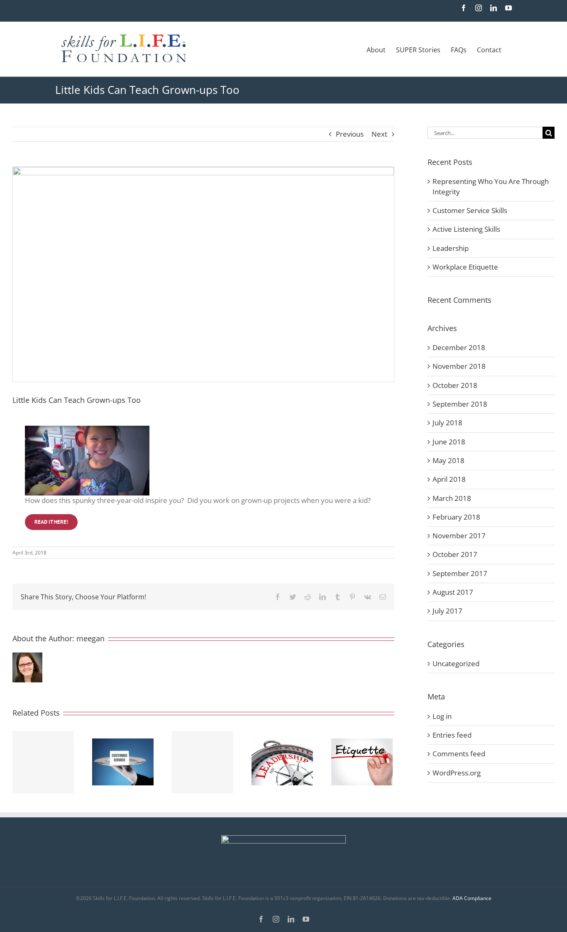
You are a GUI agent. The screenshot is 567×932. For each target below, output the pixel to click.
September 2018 (460, 404)
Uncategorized (456, 663)
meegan (90, 638)
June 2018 (449, 441)
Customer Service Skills (470, 210)
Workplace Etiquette (465, 267)
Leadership (451, 248)
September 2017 (460, 573)
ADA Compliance (471, 898)
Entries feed (452, 735)
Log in (442, 716)
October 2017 (455, 554)
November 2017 (459, 535)
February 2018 (456, 517)
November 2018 (459, 366)
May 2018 (448, 460)
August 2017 (453, 592)
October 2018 (455, 385)
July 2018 (447, 422)
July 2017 (447, 611)
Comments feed (459, 753)
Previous (350, 134)
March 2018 (452, 498)
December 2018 (459, 347)
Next (379, 134)
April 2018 (449, 479)
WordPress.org (457, 772)
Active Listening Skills (466, 229)
